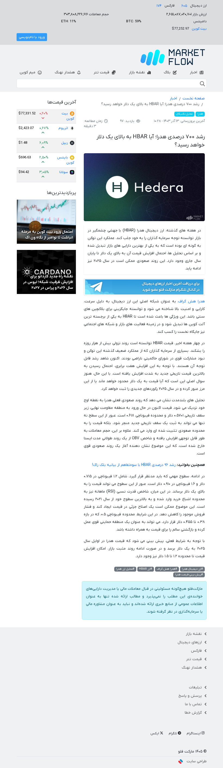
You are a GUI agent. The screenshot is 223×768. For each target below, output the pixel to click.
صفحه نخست (193, 98)
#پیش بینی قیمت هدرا (189, 574)
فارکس (196, 650)
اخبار (194, 72)
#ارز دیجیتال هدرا (192, 569)
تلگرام (173, 733)
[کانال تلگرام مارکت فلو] (144, 287)
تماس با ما (193, 704)
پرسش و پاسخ (190, 695)
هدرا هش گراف (191, 301)
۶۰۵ (184, 6)
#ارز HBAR (145, 569)
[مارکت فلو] (173, 57)
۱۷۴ (159, 6)
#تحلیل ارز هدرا (125, 569)
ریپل (64, 142)
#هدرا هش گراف (167, 569)
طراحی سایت (197, 761)
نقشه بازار (137, 72)
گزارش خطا (193, 712)
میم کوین (28, 72)
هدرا (200, 114)
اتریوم (63, 128)
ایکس (155, 733)
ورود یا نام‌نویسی (32, 37)
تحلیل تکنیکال (184, 114)
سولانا (63, 172)
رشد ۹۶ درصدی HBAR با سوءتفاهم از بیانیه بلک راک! (134, 465)
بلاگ (168, 72)
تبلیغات (195, 687)
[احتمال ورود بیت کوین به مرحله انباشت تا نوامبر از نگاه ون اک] (46, 221)
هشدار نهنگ (65, 72)
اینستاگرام (194, 733)
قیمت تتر (102, 72)
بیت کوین (199, 28)
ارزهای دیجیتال (190, 642)
